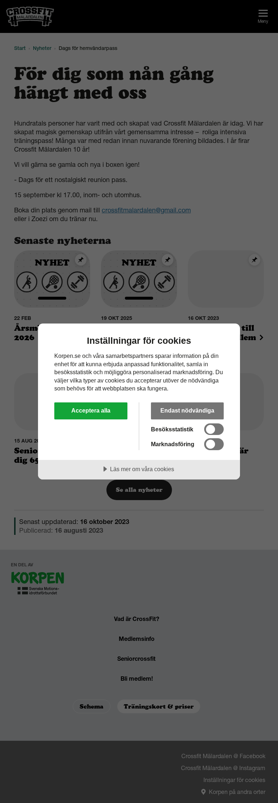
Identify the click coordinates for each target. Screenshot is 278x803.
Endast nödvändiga (187, 410)
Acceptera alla (90, 410)
